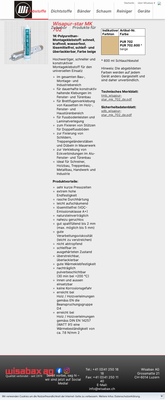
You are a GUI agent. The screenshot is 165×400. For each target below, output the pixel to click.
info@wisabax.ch (102, 389)
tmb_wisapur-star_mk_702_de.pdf (116, 97)
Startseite (129, 3)
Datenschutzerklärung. (127, 396)
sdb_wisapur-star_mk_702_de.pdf (116, 113)
